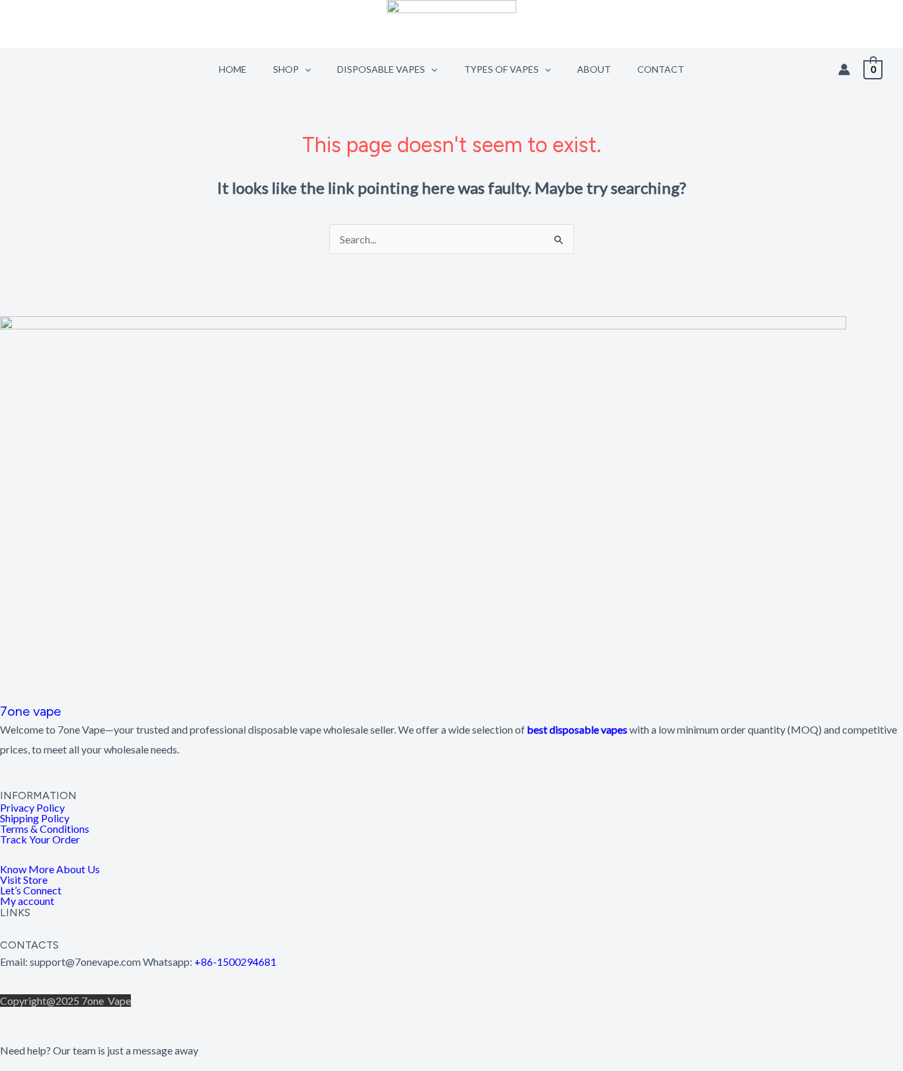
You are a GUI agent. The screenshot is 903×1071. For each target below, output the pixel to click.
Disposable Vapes (381, 69)
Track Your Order (40, 839)
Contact (660, 69)
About (594, 69)
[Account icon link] (844, 69)
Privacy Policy (32, 807)
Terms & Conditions (44, 829)
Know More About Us (50, 869)
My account (27, 901)
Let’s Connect (30, 890)
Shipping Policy (34, 818)
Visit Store (24, 880)
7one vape (30, 711)
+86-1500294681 (235, 961)
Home (233, 69)
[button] (305, 69)
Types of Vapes (501, 69)
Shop (286, 69)
